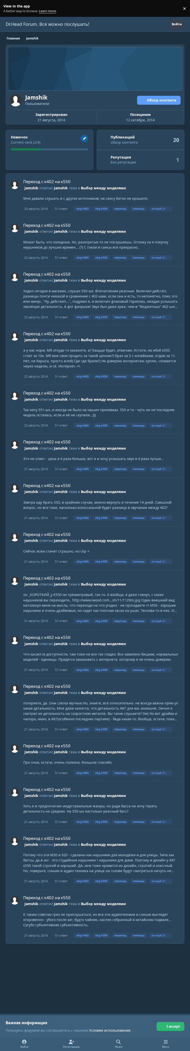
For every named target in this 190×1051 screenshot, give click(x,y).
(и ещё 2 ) (159, 208)
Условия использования (109, 1030)
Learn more (9, 8)
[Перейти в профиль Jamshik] (14, 184)
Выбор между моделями (103, 188)
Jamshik (31, 188)
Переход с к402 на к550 (47, 181)
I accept (173, 1026)
